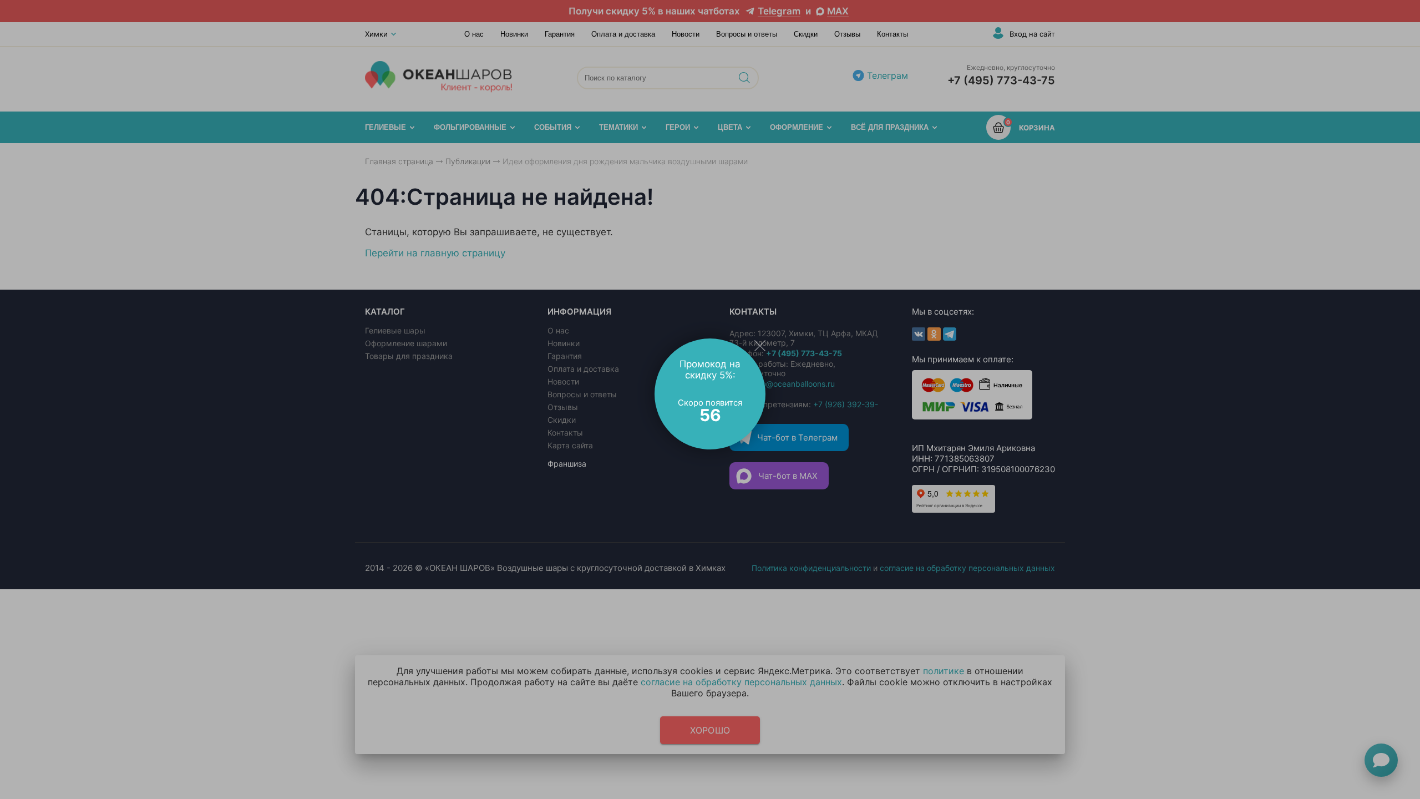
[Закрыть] (759, 345)
